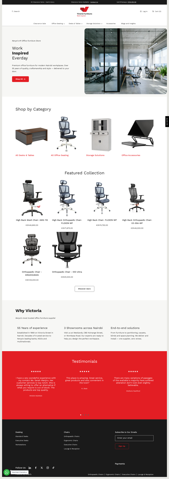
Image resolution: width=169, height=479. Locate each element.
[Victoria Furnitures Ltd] (84, 11)
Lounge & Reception (145, 474)
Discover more (84, 289)
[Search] (13, 11)
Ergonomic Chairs (113, 474)
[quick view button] (20, 213)
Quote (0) (167, 121)
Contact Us (94, 2)
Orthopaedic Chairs (95, 474)
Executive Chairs (128, 474)
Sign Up (122, 446)
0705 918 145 (132, 2)
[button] (16, 11)
